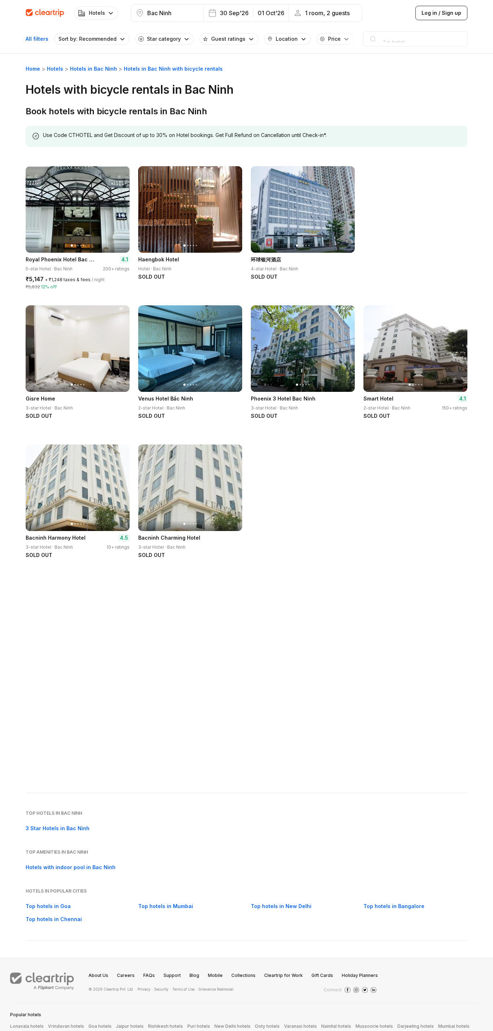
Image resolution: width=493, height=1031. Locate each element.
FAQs (149, 975)
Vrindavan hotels (66, 1026)
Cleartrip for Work (283, 975)
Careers (126, 975)
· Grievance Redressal (215, 989)
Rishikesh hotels (165, 1026)
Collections (243, 975)
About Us (98, 975)
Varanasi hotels (300, 1026)
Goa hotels (100, 1026)
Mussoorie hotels (374, 1026)
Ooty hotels (267, 1026)
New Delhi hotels (232, 1026)
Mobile (215, 975)
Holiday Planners (360, 975)
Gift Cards (322, 975)
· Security (160, 989)
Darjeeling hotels (415, 1026)
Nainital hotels (336, 1026)
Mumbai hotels (454, 1026)
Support (172, 975)
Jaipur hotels (130, 1026)
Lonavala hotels (27, 1026)
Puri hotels (198, 1026)
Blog (194, 975)
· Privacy (142, 989)
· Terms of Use (182, 989)
